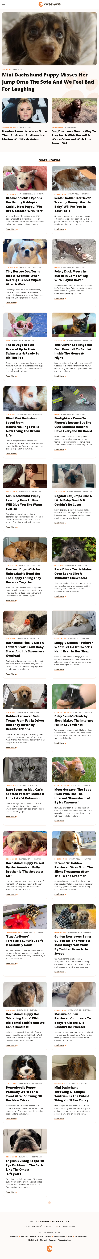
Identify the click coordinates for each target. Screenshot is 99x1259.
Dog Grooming (12, 267)
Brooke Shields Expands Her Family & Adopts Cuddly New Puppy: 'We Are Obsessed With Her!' (24, 204)
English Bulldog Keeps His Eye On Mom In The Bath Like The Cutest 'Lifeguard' (25, 1167)
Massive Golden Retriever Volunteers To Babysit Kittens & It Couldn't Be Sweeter (72, 1020)
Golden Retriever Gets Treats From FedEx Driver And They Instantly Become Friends (25, 722)
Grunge (48, 1236)
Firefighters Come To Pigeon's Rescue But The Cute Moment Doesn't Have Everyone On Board (73, 424)
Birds (56, 267)
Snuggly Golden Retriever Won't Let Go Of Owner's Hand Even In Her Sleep (73, 647)
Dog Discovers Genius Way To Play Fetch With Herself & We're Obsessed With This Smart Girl (74, 137)
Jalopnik (24, 1236)
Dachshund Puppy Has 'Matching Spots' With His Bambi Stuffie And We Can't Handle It (25, 1020)
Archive (44, 1221)
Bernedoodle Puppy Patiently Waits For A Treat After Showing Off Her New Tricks (24, 1093)
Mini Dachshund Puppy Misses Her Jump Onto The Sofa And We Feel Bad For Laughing (48, 81)
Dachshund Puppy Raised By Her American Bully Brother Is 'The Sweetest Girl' (25, 869)
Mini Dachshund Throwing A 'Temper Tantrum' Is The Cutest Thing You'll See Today (71, 1093)
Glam (40, 1236)
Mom (70, 1236)
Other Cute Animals (10, 127)
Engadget (14, 1236)
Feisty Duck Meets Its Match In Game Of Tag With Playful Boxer (71, 275)
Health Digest (60, 1236)
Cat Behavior (59, 341)
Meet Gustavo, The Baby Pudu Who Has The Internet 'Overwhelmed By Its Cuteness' (72, 795)
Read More (11, 229)
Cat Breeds (58, 565)
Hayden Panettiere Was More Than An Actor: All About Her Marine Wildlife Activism (24, 135)
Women (52, 1240)
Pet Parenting (12, 194)
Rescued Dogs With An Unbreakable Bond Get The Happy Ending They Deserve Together (23, 575)
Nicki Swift (33, 1240)
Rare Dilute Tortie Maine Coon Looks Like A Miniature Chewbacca (73, 573)
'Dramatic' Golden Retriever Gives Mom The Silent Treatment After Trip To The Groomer (73, 869)
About (33, 1221)
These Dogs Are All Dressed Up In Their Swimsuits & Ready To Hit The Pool (22, 351)
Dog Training (11, 492)
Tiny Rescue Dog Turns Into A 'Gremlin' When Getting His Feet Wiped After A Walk (23, 277)
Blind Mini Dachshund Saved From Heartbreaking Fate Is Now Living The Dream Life (23, 426)
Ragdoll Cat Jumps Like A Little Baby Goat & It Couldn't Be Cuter (73, 500)
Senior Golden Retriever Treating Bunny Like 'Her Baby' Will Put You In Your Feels (73, 204)
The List (43, 1240)
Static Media (35, 1226)
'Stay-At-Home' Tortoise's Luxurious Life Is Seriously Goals (24, 940)
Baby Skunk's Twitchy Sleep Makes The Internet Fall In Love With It (73, 720)
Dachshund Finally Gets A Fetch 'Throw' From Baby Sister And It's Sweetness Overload (25, 649)
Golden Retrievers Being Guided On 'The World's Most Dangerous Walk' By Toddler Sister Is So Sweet (72, 945)
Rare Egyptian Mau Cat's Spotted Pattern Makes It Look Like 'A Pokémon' (25, 793)
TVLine (33, 1236)
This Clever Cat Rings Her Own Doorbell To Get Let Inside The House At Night (73, 351)
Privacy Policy (60, 1221)
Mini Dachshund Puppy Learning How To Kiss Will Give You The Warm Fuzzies (24, 502)
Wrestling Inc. (64, 1240)
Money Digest (81, 1236)
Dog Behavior (57, 127)
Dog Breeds (6, 69)
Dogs (8, 341)
